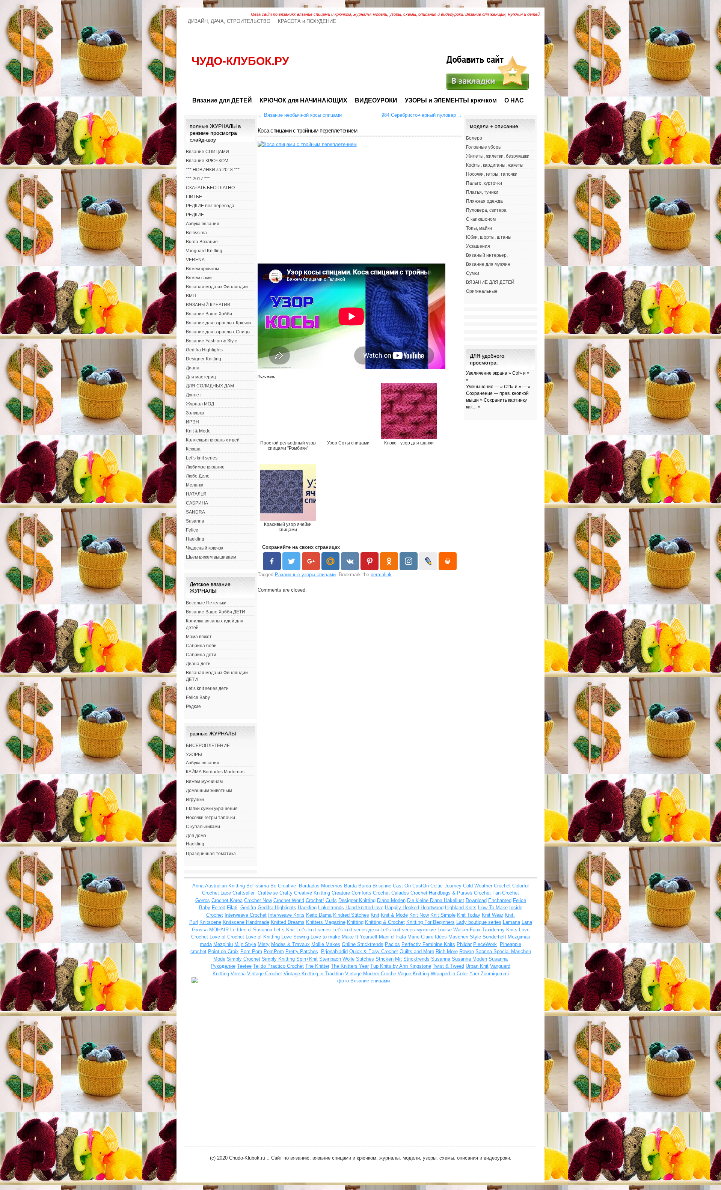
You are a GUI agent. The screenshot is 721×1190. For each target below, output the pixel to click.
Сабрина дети (201, 654)
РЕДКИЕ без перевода (210, 205)
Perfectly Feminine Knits (428, 944)
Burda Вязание (202, 241)
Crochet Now (258, 900)
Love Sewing (295, 937)
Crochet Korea (227, 900)
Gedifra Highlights (204, 349)
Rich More (447, 951)
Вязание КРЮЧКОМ (207, 160)
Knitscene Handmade (246, 922)
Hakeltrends (331, 907)
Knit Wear (492, 915)
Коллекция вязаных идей (213, 440)
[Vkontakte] (350, 561)
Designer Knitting (203, 359)
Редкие (193, 706)
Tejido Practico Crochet (278, 966)
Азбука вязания (202, 223)
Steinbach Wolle (336, 959)
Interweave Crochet (246, 915)
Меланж (194, 485)
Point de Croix (223, 951)
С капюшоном (481, 219)
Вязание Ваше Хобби (209, 313)
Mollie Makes (325, 944)
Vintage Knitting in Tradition (314, 973)
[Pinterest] (369, 561)
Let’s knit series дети (207, 688)
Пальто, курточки (484, 183)
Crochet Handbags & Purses (441, 893)
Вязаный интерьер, (487, 255)
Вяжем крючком (202, 268)
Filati (232, 907)
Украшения (478, 246)
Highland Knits (461, 907)
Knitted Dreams (288, 922)
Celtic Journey (446, 886)
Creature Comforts (351, 893)
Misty (264, 944)
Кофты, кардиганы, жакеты (494, 165)
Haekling (195, 539)
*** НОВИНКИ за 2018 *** (213, 169)
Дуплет (193, 395)
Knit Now (419, 915)
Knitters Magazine (325, 922)
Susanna (195, 521)
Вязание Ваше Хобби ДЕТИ (215, 612)
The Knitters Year (350, 966)
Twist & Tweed (448, 966)
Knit (375, 915)
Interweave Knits (286, 915)
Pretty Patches (301, 951)
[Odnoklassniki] (389, 561)
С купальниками (203, 826)
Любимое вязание (205, 467)
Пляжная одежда (484, 201)
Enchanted (499, 900)
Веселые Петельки (206, 603)
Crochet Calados (391, 893)
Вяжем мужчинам (204, 781)
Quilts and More (417, 951)
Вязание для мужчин (488, 264)
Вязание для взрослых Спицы (218, 331)
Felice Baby (198, 697)
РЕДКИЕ (195, 214)
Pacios (392, 944)
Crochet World (288, 900)
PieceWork (485, 944)
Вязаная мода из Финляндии (217, 286)
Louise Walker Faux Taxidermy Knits (477, 929)
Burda (350, 886)
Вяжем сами (199, 277)
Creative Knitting (312, 893)
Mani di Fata (392, 937)
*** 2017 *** (198, 178)
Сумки (472, 273)
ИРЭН (192, 422)
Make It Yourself (359, 937)
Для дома (196, 835)
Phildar (464, 944)
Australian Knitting (225, 886)
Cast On (402, 886)
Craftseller (243, 893)
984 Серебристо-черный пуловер (422, 115)
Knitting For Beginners (430, 922)
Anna (198, 886)
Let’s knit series (201, 458)
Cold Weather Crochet (487, 886)
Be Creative (283, 886)
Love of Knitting (263, 937)
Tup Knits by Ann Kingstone (400, 966)
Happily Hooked (402, 907)
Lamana (511, 922)
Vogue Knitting (413, 973)
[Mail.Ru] (330, 561)
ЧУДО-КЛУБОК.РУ (240, 61)
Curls (331, 900)
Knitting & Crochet (385, 922)
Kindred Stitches (351, 915)
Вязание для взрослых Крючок (218, 322)
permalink (381, 574)
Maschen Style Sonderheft (477, 937)
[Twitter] (291, 561)
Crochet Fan (487, 893)
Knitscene (210, 922)
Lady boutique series (478, 922)
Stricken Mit (389, 959)
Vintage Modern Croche (370, 973)
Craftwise (268, 893)
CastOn (420, 886)
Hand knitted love (364, 907)
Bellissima (196, 232)
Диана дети (198, 663)
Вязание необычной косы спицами (300, 115)
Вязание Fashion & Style (211, 340)
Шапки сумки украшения (212, 808)
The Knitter (317, 966)
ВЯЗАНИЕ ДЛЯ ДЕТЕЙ (490, 282)
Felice (192, 530)
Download (476, 900)
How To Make (493, 907)
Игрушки (195, 799)
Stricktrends (416, 959)
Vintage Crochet (264, 973)
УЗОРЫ (194, 754)
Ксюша (193, 449)
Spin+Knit (307, 959)
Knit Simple (443, 915)
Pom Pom (251, 951)
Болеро (474, 138)
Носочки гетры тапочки (210, 817)
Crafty (286, 893)
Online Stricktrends (362, 944)
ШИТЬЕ (194, 196)
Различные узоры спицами (305, 574)
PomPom (274, 951)
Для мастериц (201, 377)
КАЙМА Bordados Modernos (215, 771)
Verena (238, 973)
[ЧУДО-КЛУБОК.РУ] (486, 89)
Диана (192, 368)
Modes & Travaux (290, 944)
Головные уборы (484, 147)
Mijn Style (245, 944)
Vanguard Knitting (204, 250)
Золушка (195, 413)
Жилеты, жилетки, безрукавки (497, 156)
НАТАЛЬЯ (196, 494)
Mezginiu (223, 944)
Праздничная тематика (211, 853)
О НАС (514, 100)
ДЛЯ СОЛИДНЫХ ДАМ (210, 386)
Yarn (474, 973)
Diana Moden (391, 900)
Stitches (365, 959)
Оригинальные (482, 291)
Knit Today (468, 915)
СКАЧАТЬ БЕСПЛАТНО (210, 187)
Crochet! (315, 900)
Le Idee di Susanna (251, 929)
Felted (218, 907)
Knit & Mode (198, 431)
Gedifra (248, 907)
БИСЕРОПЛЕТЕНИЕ (208, 745)
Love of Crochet (227, 937)
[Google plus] (311, 561)
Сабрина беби (201, 645)
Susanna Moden (469, 959)
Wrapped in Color (449, 973)
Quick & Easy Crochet (373, 951)
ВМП (191, 295)
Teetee (244, 966)
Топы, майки (479, 228)
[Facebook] (272, 561)
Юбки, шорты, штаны (488, 237)
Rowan (466, 951)
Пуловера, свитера (486, 210)
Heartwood (432, 907)
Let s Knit (284, 929)
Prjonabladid (334, 951)
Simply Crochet (243, 959)
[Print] (448, 561)
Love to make (325, 937)
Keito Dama (319, 915)
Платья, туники (482, 192)
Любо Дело (198, 476)
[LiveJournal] (428, 561)
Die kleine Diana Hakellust (435, 900)
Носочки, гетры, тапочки (491, 174)
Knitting (355, 922)
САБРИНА (197, 503)
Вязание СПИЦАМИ (207, 151)
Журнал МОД (200, 404)
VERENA (195, 259)
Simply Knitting (278, 959)
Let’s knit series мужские (408, 929)
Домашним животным (209, 790)
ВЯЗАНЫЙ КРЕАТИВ (208, 304)
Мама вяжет (199, 636)
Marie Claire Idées (427, 937)
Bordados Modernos (320, 886)
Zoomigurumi (495, 973)
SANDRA (195, 512)
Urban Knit (477, 966)
